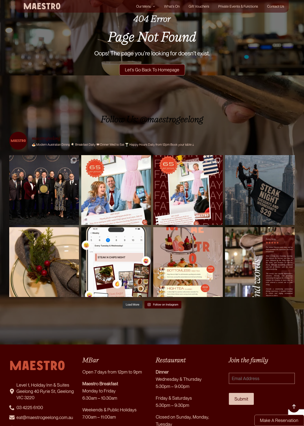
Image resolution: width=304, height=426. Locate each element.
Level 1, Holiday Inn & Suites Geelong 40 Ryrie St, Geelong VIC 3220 (45, 391)
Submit (241, 399)
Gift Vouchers (199, 6)
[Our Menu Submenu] (155, 6)
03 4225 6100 (29, 407)
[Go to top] (293, 406)
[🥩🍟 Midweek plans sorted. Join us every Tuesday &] (116, 262)
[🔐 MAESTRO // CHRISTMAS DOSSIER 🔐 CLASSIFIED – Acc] (44, 262)
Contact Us (275, 6)
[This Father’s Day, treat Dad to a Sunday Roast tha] (116, 190)
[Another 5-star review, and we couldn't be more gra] (260, 262)
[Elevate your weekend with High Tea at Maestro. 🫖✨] (188, 262)
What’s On (172, 6)
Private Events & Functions (238, 6)
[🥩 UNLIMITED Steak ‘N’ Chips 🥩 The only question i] (260, 190)
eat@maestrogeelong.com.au (44, 417)
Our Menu (143, 6)
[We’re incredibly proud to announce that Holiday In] (44, 190)
